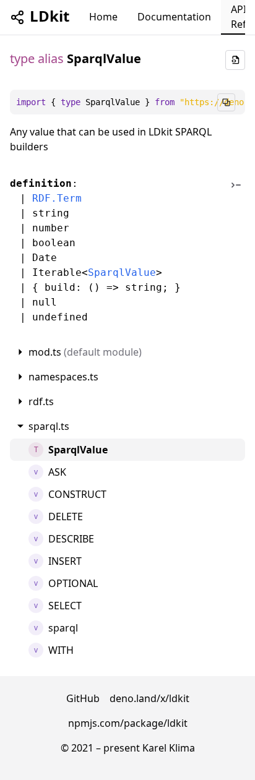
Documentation (174, 17)
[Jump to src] (234, 250)
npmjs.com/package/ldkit (128, 723)
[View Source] (235, 60)
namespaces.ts (63, 377)
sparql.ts (48, 426)
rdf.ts (41, 401)
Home (103, 17)
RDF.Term (57, 198)
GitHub (83, 698)
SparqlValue (122, 272)
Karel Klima (168, 748)
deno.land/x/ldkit (149, 698)
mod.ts (85, 352)
